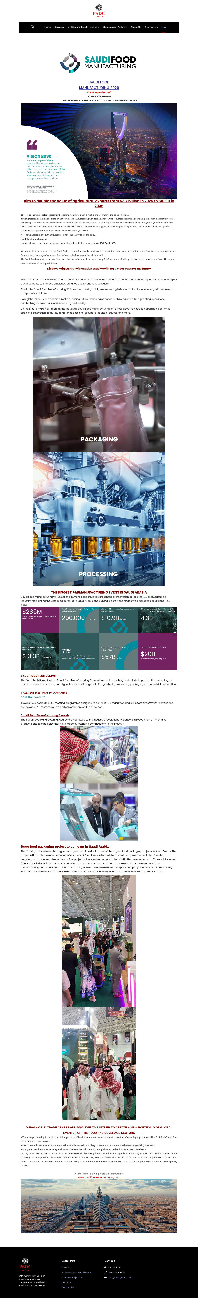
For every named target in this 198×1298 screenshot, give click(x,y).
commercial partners (73, 1277)
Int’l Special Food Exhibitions (76, 1272)
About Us (66, 1282)
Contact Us (68, 1287)
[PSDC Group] (99, 10)
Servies (65, 1267)
